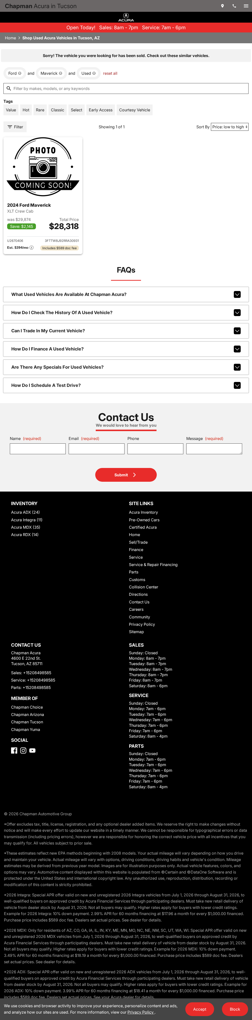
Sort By (203, 126)
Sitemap (136, 631)
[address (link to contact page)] (222, 6)
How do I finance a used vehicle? (47, 348)
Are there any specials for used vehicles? (57, 367)
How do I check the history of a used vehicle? (61, 312)
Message (204, 438)
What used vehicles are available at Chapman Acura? (68, 294)
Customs (137, 579)
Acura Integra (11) (27, 519)
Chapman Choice (27, 707)
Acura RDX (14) (25, 534)
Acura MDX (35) (25, 527)
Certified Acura (143, 527)
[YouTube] (32, 750)
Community (139, 616)
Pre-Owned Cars (144, 519)
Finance (136, 549)
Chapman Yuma (25, 729)
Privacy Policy (142, 624)
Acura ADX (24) (25, 512)
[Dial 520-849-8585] (234, 6)
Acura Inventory (143, 512)
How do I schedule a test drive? (46, 385)
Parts (133, 571)
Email (84, 438)
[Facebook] (14, 750)
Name (25, 438)
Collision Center (143, 586)
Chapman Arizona (27, 714)
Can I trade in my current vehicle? (48, 330)
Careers (136, 609)
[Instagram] (23, 750)
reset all (110, 73)
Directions (138, 594)
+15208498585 (37, 672)
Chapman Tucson (27, 721)
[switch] (246, 6)
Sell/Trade (138, 542)
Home (10, 37)
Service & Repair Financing (153, 564)
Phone (133, 438)
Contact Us (139, 601)
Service (136, 557)
